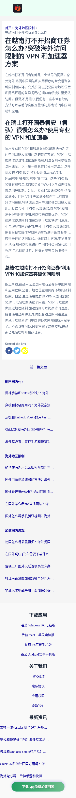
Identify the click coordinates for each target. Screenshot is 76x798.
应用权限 (38, 696)
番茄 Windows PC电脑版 (38, 625)
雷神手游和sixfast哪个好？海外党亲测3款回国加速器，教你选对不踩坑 (29, 393)
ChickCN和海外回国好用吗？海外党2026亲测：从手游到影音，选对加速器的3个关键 (29, 429)
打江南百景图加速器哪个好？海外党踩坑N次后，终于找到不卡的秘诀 (29, 578)
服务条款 (38, 676)
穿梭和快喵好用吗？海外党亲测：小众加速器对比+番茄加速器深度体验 (29, 405)
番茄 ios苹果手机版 (38, 644)
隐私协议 (38, 686)
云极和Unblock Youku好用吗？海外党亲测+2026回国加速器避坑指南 (29, 417)
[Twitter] (16, 350)
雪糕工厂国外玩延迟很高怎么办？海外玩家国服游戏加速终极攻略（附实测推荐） (29, 566)
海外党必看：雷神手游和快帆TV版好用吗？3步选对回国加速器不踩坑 (29, 441)
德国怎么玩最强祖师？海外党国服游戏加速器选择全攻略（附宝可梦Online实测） (29, 542)
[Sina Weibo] (24, 350)
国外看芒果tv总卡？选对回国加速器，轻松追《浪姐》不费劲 (29, 491)
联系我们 (38, 705)
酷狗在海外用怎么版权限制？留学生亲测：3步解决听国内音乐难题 (29, 467)
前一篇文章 (38, 367)
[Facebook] (9, 350)
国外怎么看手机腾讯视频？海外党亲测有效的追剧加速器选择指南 (29, 516)
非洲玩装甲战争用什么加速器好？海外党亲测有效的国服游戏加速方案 (29, 590)
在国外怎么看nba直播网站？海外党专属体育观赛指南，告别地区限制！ (29, 504)
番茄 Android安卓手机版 (38, 654)
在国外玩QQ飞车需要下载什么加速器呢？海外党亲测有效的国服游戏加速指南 (29, 554)
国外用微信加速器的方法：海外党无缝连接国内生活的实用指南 (29, 479)
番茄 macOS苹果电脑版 (38, 635)
